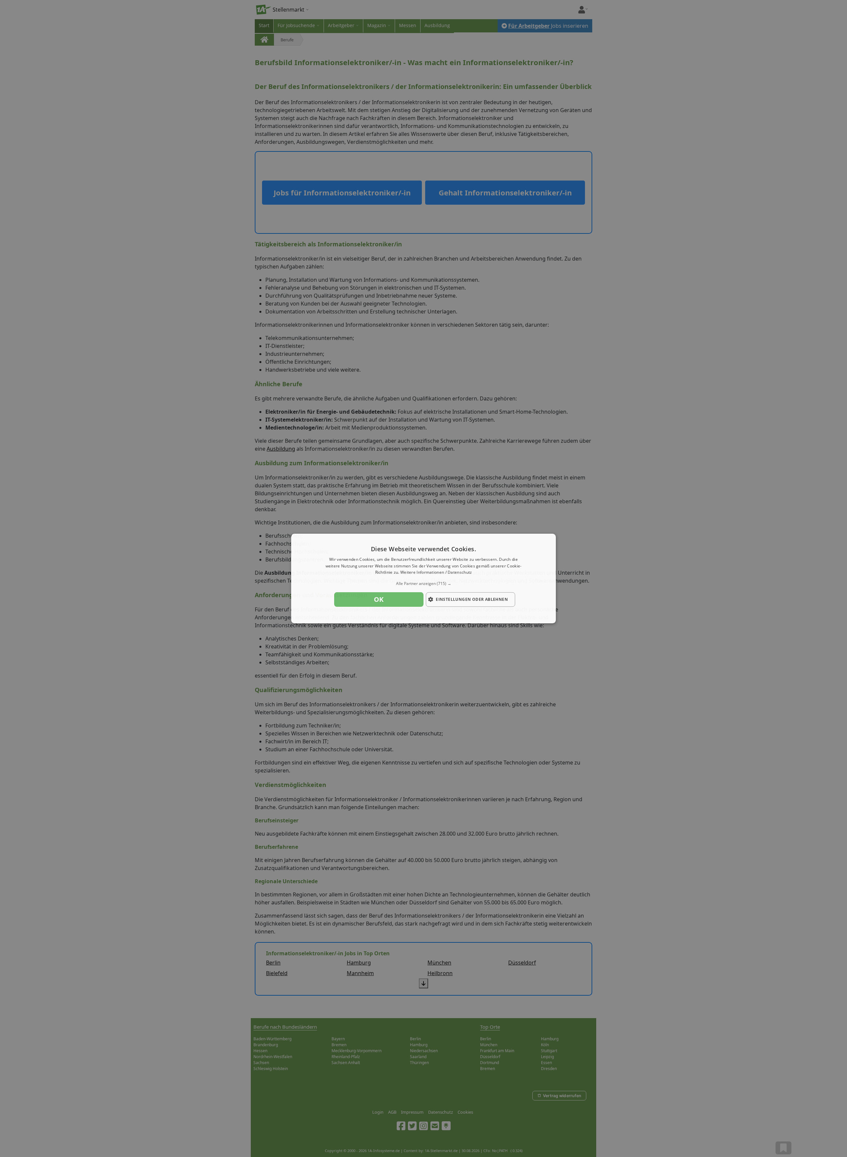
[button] (423, 584)
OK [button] (379, 599)
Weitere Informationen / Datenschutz (436, 572)
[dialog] (423, 579)
